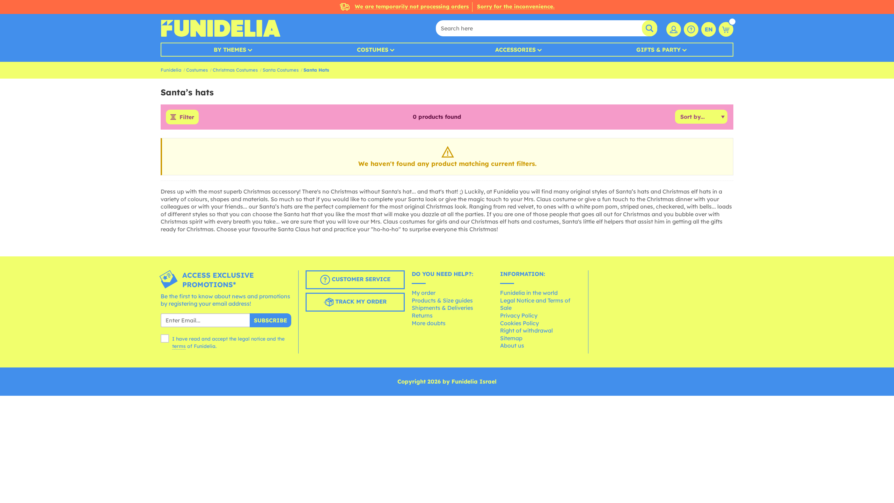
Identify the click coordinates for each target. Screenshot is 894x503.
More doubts (429, 323)
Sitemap (511, 338)
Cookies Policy (519, 323)
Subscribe (270, 320)
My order (423, 292)
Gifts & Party (658, 49)
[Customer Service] (691, 29)
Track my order (360, 301)
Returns (422, 315)
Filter (186, 117)
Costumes (372, 49)
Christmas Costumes (235, 70)
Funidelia (171, 70)
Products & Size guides (442, 300)
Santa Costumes (281, 70)
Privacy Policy (518, 315)
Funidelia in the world (529, 292)
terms (179, 346)
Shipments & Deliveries (442, 307)
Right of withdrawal (526, 330)
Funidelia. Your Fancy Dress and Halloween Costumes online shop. (220, 28)
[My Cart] (726, 29)
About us (512, 345)
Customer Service (360, 279)
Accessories (515, 49)
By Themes (230, 49)
